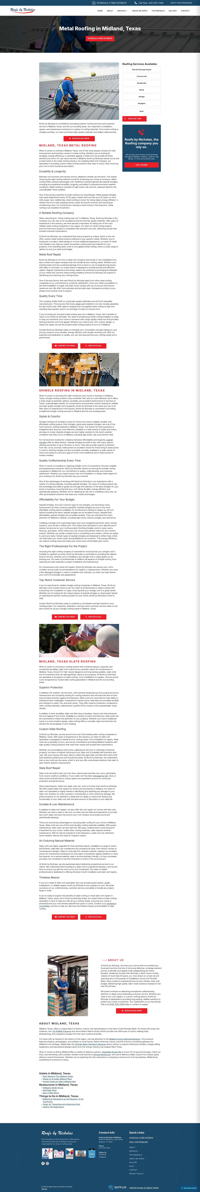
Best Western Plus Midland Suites (58, 1076)
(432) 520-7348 (116, 1004)
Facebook (102, 1154)
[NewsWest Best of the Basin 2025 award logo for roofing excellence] (80, 1153)
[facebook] (43, 1164)
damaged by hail (100, 776)
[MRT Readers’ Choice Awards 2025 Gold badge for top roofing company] (92, 1153)
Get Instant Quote (190, 1188)
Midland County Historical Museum (124, 1039)
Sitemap (44, 1189)
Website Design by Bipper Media (144, 1188)
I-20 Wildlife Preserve (61, 1031)
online (145, 1004)
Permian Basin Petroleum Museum (90, 1044)
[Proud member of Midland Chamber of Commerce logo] (69, 1153)
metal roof (79, 304)
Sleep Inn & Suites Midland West (57, 1079)
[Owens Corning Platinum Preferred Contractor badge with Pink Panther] (58, 1153)
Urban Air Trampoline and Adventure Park (61, 1104)
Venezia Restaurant (102, 1054)
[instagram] (47, 1164)
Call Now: (143, 3)
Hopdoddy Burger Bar (111, 1052)
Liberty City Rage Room (53, 1107)
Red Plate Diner (50, 1090)
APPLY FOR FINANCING (181, 3)
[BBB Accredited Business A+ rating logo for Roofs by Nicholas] (47, 1153)
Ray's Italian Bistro (51, 1093)
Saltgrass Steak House (53, 1088)
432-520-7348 (156, 3)
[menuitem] (100, 11)
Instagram (102, 1157)
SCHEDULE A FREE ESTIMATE (112, 3)
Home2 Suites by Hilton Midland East (59, 1081)
